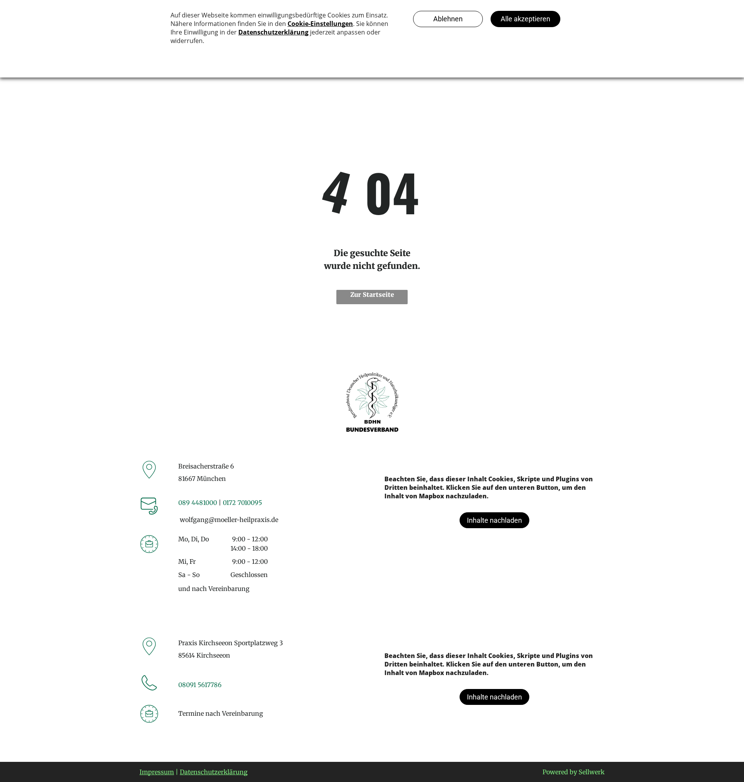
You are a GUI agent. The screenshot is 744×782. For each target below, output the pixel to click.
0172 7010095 (242, 502)
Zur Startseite (372, 294)
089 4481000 (197, 502)
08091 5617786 (200, 685)
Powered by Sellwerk (573, 772)
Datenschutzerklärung (214, 772)
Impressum (157, 772)
